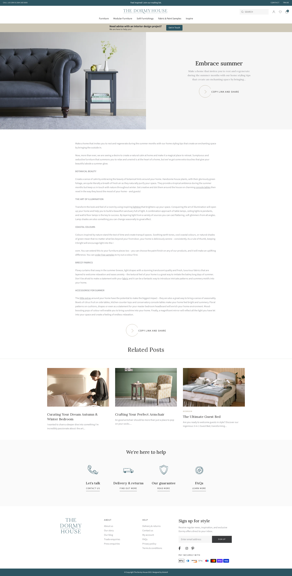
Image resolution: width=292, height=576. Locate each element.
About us (108, 526)
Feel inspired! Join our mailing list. (146, 2)
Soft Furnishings (145, 18)
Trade (286, 2)
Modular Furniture (122, 18)
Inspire (189, 18)
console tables (203, 187)
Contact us (147, 530)
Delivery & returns (151, 526)
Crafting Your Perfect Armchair (139, 414)
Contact (275, 2)
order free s (101, 255)
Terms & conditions (152, 548)
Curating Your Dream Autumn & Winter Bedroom (72, 416)
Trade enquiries (112, 539)
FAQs (145, 539)
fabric (125, 278)
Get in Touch (174, 27)
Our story (109, 530)
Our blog (108, 535)
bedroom (187, 411)
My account (148, 535)
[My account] (273, 12)
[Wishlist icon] (278, 12)
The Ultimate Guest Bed (202, 417)
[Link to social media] (180, 548)
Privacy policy (149, 543)
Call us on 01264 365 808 (15, 2)
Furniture (104, 18)
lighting (137, 207)
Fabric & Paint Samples (169, 18)
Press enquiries (112, 543)
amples (110, 255)
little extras (85, 298)
